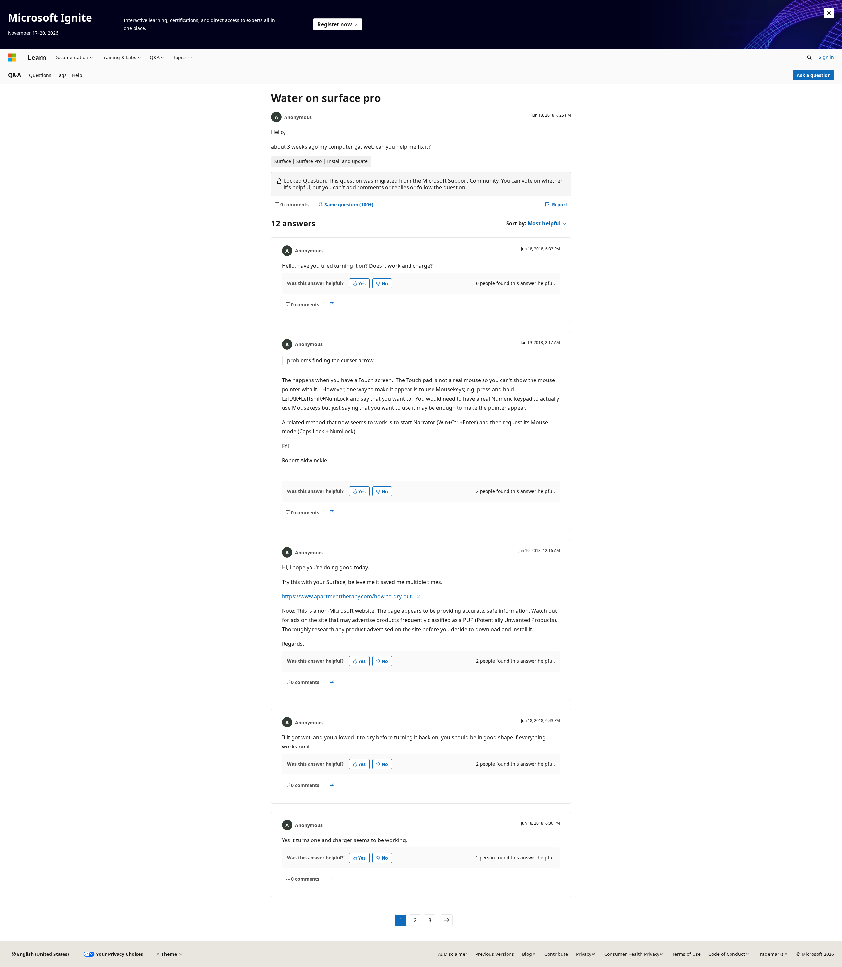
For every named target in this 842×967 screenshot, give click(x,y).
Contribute (556, 954)
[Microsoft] (12, 57)
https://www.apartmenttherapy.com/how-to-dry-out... (349, 596)
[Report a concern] (331, 304)
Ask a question (813, 75)
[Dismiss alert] (829, 13)
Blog (527, 954)
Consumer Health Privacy (631, 954)
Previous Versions (494, 954)
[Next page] (447, 920)
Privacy (583, 954)
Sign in (826, 57)
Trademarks (771, 954)
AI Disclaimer (452, 954)
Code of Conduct (726, 954)
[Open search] (809, 57)
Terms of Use (686, 954)
